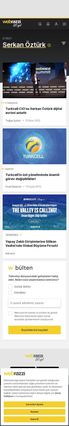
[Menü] (64, 24)
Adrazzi (10, 253)
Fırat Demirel (13, 186)
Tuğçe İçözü (13, 120)
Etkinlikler (11, 103)
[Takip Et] (49, 45)
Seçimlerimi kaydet (34, 330)
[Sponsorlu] (34, 212)
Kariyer (9, 169)
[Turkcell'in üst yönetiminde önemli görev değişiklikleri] (34, 146)
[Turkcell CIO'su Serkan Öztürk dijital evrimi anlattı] (34, 80)
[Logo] (12, 23)
